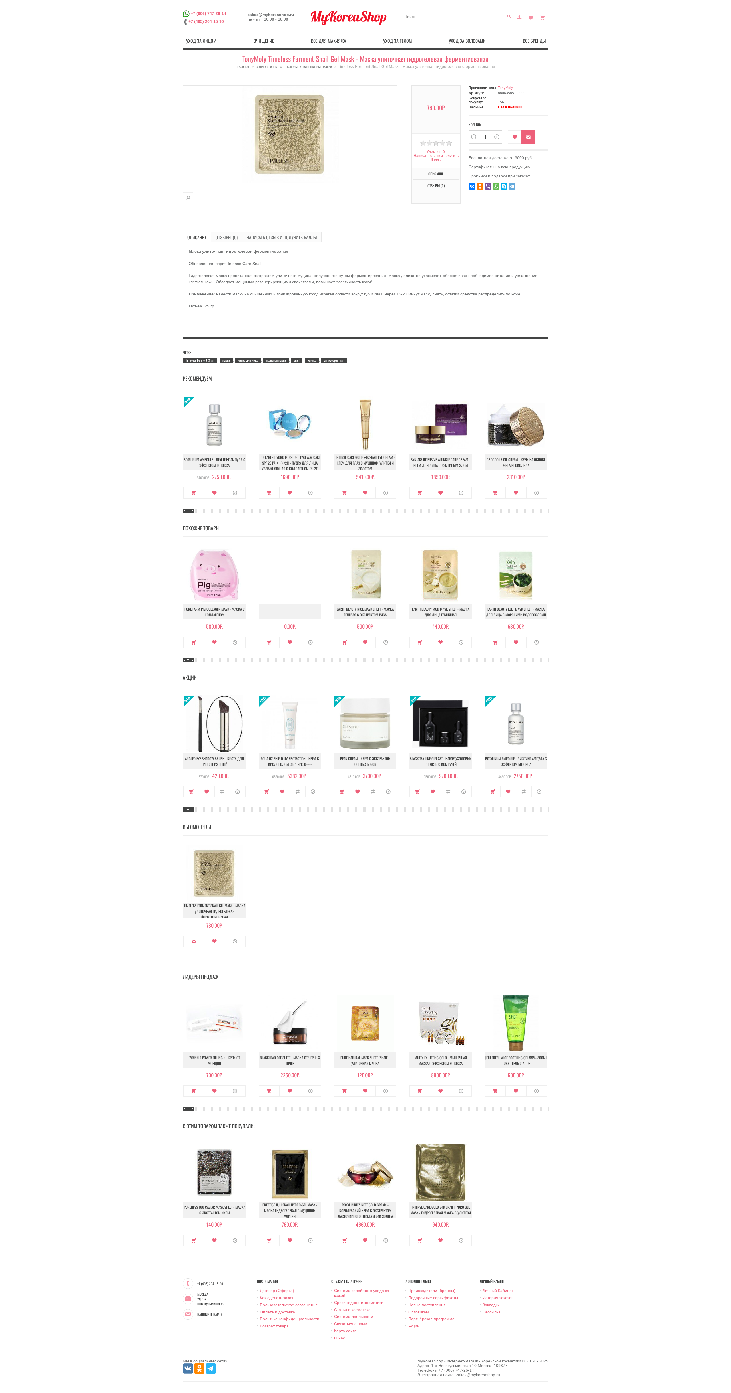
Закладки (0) (530, 17)
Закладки (491, 1305)
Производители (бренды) (431, 1290)
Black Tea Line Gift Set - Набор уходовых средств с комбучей (440, 761)
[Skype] (504, 186)
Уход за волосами (467, 40)
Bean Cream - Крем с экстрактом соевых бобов (365, 761)
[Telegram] (512, 186)
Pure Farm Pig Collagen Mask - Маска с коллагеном (214, 611)
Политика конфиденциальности (289, 1319)
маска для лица (248, 360)
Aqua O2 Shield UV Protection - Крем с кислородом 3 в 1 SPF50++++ (290, 761)
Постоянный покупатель (519, 17)
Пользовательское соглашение (289, 1305)
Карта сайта (345, 1331)
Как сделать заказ (276, 1297)
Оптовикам (418, 1312)
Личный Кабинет (498, 1290)
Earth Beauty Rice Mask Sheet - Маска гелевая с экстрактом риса (365, 611)
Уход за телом (397, 40)
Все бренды (534, 40)
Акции (413, 1326)
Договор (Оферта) (277, 1290)
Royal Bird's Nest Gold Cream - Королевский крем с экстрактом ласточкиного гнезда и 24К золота (365, 1210)
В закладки (514, 137)
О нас (339, 1338)
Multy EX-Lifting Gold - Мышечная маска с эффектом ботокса (441, 1060)
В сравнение (222, 791)
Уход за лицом (201, 40)
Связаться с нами (350, 1323)
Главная (243, 66)
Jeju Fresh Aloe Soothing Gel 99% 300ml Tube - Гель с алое (516, 1060)
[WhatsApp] (496, 186)
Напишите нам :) (209, 1314)
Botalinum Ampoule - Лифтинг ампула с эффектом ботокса (214, 462)
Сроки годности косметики (358, 1302)
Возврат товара (274, 1326)
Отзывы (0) (227, 237)
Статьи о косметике (352, 1309)
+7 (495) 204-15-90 (206, 21)
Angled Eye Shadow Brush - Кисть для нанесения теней (214, 761)
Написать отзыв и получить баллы (281, 237)
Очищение (264, 40)
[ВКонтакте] (472, 186)
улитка (312, 360)
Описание (197, 237)
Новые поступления (427, 1305)
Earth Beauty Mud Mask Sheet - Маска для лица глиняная (440, 611)
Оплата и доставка (277, 1312)
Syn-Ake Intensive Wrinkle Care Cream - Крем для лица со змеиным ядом (440, 462)
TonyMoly (505, 88)
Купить (193, 493)
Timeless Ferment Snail (200, 360)
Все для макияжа (328, 40)
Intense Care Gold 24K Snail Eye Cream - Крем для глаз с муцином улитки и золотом (365, 462)
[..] (290, 611)
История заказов (498, 1297)
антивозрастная (334, 360)
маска (226, 360)
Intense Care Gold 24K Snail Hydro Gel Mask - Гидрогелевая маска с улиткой (441, 1210)
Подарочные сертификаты (433, 1297)
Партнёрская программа (431, 1319)
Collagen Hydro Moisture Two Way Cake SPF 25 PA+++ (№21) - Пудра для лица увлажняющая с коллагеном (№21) (290, 462)
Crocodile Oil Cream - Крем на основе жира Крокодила (516, 462)
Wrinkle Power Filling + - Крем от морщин (214, 1060)
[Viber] (488, 186)
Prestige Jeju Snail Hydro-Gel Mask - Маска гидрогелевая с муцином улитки (289, 1210)
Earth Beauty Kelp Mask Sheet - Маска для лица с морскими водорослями (516, 611)
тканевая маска (276, 360)
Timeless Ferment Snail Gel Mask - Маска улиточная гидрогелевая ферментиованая (214, 911)
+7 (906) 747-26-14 (208, 13)
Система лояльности (353, 1316)
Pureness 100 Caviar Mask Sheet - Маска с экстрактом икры (214, 1210)
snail (297, 360)
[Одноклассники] (480, 186)
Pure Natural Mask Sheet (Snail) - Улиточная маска (365, 1060)
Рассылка (492, 1312)
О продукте (235, 493)
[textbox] (458, 16)
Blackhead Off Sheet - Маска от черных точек (290, 1060)
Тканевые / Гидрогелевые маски (308, 66)
